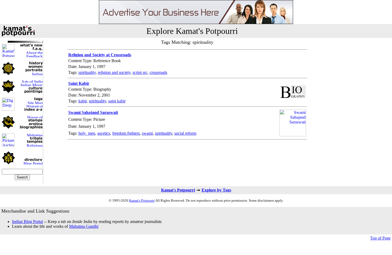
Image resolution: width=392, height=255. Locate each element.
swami (147, 133)
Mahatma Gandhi (83, 226)
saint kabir (117, 101)
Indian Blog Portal (27, 221)
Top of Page (380, 238)
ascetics (103, 133)
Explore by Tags (216, 190)
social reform (185, 133)
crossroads (158, 72)
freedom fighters (126, 133)
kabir (82, 101)
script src (140, 72)
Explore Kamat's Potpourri (192, 31)
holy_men (86, 133)
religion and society (114, 72)
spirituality (87, 72)
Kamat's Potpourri (178, 190)
